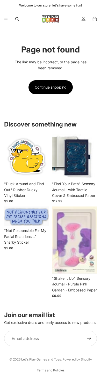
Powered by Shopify (77, 359)
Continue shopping (51, 87)
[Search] (17, 19)
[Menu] (6, 19)
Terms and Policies (50, 370)
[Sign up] (89, 338)
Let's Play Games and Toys (41, 359)
